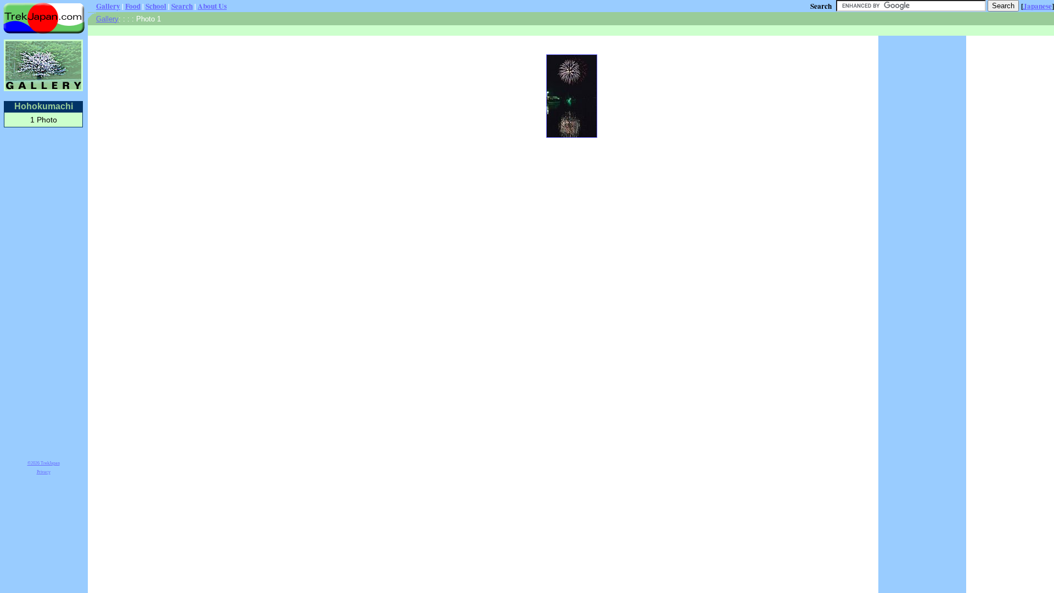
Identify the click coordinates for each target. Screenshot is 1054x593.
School (155, 6)
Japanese (1037, 6)
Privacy (44, 471)
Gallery (108, 6)
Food (133, 6)
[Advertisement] (43, 292)
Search (182, 6)
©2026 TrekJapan (43, 463)
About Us (212, 6)
